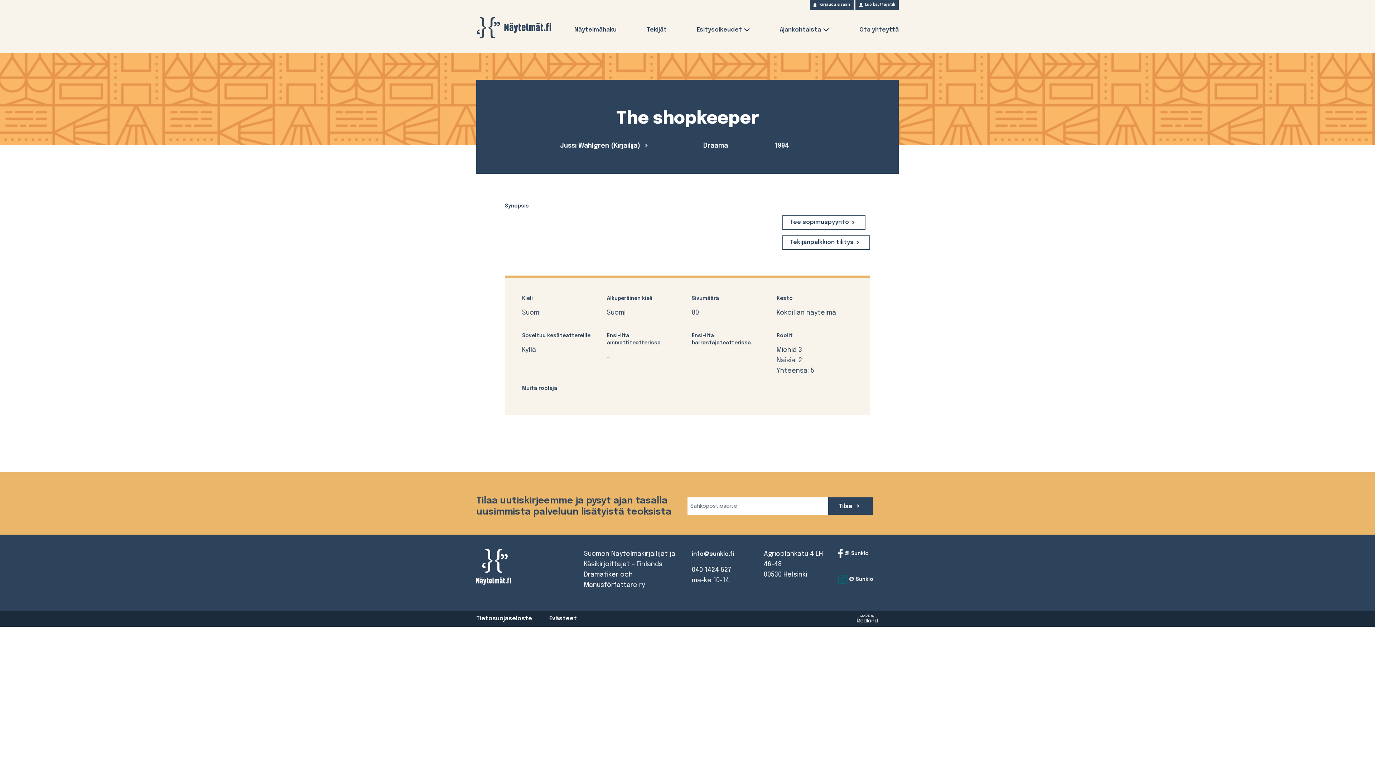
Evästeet (563, 619)
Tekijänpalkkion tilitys (822, 242)
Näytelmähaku (595, 30)
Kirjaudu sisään (835, 4)
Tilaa (846, 506)
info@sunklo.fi (713, 554)
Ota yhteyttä (879, 30)
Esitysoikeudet (719, 30)
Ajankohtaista (800, 30)
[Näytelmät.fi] (513, 27)
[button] (747, 31)
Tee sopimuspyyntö (819, 222)
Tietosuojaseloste (504, 619)
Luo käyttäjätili (880, 4)
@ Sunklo (856, 553)
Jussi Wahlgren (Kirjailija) (601, 146)
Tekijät (657, 30)
